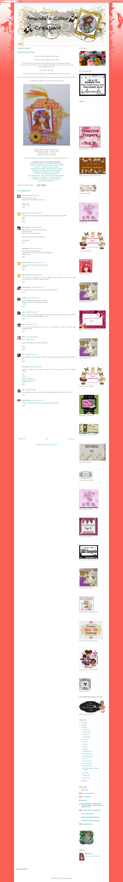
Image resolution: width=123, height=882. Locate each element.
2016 (82, 722)
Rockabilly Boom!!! (87, 756)
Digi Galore (56, 56)
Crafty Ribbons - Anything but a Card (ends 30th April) (46, 177)
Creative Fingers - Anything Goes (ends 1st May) (46, 172)
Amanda (89, 853)
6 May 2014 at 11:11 (37, 400)
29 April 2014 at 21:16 (31, 312)
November (86, 732)
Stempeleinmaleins (87, 824)
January (85, 777)
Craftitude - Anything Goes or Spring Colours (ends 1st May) (46, 165)
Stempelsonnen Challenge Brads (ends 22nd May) (46, 170)
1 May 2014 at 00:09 (31, 337)
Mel (23, 324)
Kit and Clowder (86, 797)
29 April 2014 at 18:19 (32, 298)
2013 (82, 780)
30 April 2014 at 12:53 (31, 324)
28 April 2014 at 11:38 (37, 287)
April (84, 749)
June (84, 744)
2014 (82, 727)
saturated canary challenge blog (90, 810)
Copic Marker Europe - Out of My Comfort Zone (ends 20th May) (46, 175)
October (85, 734)
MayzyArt (84, 800)
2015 (82, 725)
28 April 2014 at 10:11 (36, 275)
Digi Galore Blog (35, 158)
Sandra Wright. (26, 287)
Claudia (24, 195)
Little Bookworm (86, 751)
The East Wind (54, 59)
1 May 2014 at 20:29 (31, 354)
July (84, 742)
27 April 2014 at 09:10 (36, 227)
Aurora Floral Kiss (59, 80)
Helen (23, 337)
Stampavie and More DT (28, 380)
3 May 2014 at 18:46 (30, 389)
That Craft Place (54, 149)
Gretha (24, 298)
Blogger (69, 878)
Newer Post (22, 439)
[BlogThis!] (40, 185)
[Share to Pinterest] (45, 185)
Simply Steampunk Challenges (90, 820)
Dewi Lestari (25, 213)
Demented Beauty (87, 766)
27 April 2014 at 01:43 (36, 213)
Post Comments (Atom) (50, 444)
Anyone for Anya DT (27, 378)
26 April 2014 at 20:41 (33, 195)
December (86, 729)
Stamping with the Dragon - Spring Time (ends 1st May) (46, 168)
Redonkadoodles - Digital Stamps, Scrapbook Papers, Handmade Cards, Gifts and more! (92, 805)
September (86, 737)
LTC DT (24, 376)
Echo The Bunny (87, 761)
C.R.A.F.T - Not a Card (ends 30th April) (46, 174)
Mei (23, 374)
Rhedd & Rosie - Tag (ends (46, 181)
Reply (23, 207)
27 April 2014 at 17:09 (38, 262)
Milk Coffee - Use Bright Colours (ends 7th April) (46, 179)
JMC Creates (25, 275)
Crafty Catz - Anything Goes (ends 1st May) (46, 167)
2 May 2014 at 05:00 (35, 367)
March (85, 773)
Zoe (23, 389)
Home (20, 44)
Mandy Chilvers (26, 400)
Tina (23, 354)
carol (23, 312)
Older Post (71, 439)
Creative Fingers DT (27, 381)
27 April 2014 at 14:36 (36, 248)
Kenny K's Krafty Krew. (88, 793)
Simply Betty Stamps (87, 813)
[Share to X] (41, 185)
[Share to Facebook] (43, 185)
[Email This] (38, 185)
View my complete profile (92, 856)
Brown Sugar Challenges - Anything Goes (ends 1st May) (46, 163)
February (85, 775)
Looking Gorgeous (87, 763)
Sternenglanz (26, 227)
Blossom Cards (26, 262)
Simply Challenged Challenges (90, 817)
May (84, 746)
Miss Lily (84, 758)
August (85, 739)
